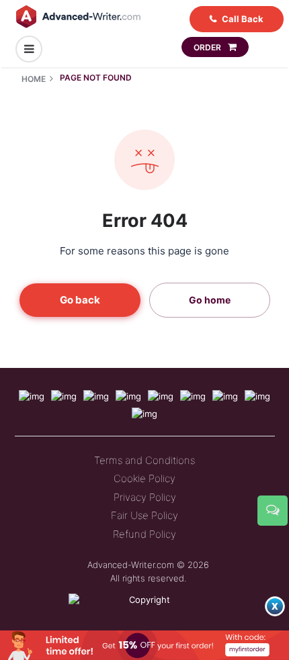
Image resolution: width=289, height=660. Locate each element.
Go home (210, 299)
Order (208, 47)
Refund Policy (144, 534)
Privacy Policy (145, 497)
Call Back (242, 18)
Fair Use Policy (144, 515)
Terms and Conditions (144, 460)
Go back (80, 299)
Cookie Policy (144, 478)
